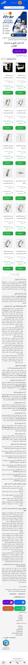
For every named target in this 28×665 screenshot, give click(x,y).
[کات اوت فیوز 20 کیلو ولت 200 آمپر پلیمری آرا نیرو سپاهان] (20, 208)
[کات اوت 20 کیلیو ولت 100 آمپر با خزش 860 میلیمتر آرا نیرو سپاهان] (8, 173)
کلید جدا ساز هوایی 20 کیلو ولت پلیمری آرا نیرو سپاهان (21, 113)
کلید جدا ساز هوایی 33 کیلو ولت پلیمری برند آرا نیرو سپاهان (8, 113)
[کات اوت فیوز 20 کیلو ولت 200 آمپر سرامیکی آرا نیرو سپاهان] (20, 243)
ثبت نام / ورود (19, 620)
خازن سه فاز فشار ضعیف (17, 633)
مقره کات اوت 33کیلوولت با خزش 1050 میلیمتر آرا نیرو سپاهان (8, 148)
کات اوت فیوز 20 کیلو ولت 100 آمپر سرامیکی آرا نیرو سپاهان (8, 254)
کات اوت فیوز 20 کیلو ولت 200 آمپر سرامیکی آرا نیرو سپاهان (21, 254)
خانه (26, 38)
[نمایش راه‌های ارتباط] (17, 663)
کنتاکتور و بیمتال (19, 635)
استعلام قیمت (20, 92)
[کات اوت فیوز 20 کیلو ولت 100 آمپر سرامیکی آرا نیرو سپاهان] (8, 243)
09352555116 (13, 594)
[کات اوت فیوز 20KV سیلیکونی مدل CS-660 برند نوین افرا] (8, 67)
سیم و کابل (20, 626)
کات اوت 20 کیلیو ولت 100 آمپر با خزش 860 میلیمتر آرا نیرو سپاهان (8, 183)
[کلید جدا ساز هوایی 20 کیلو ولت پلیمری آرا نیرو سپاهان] (20, 102)
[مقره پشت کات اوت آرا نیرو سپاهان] (20, 173)
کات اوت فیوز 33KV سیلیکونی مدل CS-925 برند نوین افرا (21, 78)
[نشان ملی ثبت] (10, 638)
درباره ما (21, 615)
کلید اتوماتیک (19, 631)
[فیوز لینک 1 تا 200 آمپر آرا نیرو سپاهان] (20, 137)
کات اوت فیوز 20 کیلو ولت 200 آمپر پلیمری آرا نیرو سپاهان (21, 218)
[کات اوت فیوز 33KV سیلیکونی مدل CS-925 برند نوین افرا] (20, 67)
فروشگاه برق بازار (22, 568)
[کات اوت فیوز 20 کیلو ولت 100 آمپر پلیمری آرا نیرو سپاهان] (8, 208)
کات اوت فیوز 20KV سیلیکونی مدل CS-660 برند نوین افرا (8, 78)
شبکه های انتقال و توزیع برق (18, 38)
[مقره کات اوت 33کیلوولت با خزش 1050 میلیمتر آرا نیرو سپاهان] (8, 137)
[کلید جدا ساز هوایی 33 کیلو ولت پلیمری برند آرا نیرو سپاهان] (8, 102)
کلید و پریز (20, 628)
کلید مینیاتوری (19, 630)
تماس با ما (20, 617)
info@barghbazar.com (19, 597)
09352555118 (21, 594)
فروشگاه (21, 619)
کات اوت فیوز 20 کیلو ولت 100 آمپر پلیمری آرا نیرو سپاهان (8, 218)
